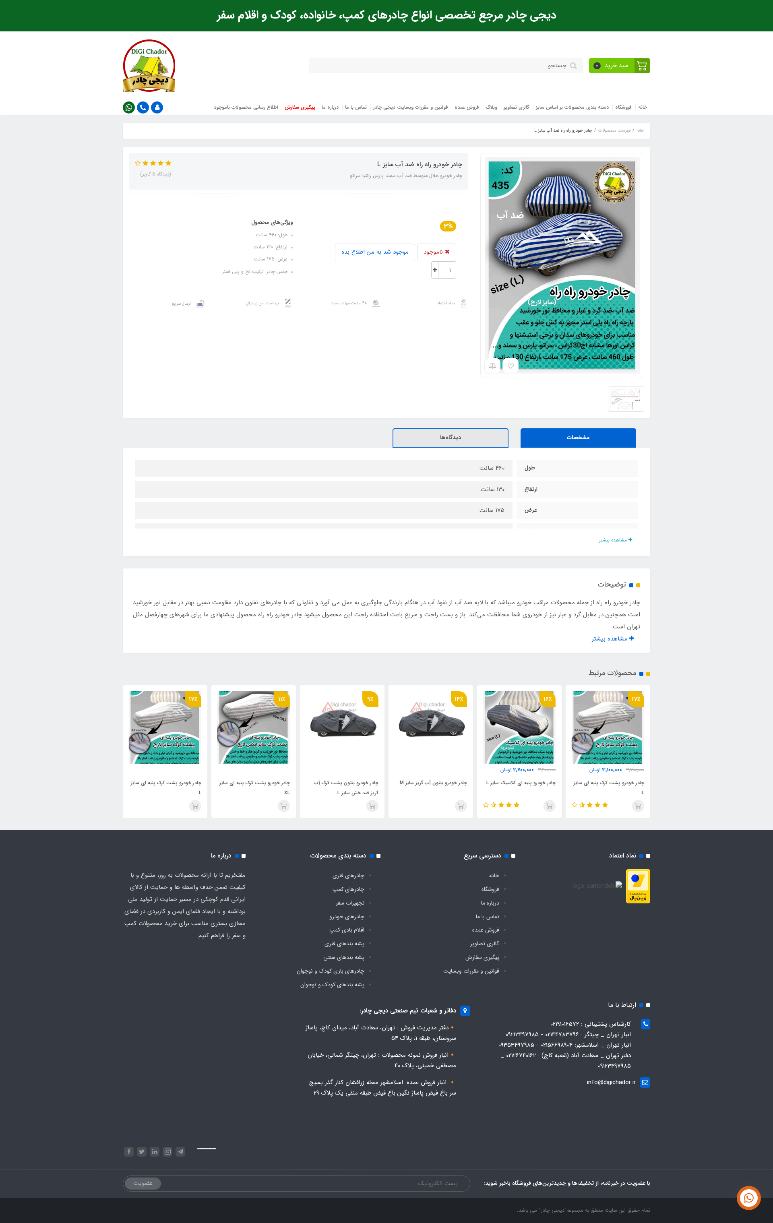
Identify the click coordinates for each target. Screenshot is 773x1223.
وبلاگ (491, 107)
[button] (620, 65)
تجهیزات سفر (350, 903)
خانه (642, 107)
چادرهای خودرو (346, 916)
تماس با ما (356, 107)
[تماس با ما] (749, 1198)
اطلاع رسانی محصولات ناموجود (246, 107)
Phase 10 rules (213, 1148)
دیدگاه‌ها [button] (450, 437)
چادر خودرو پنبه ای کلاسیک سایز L (521, 783)
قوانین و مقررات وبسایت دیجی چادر (410, 107)
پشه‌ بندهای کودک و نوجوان (332, 984)
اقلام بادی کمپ (346, 930)
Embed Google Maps (205, 1148)
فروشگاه (623, 107)
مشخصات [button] (578, 437)
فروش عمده (467, 107)
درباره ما (330, 107)
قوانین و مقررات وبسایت (471, 971)
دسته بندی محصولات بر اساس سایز (572, 107)
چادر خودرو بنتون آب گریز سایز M (433, 783)
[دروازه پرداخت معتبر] (638, 886)
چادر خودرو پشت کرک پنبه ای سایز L (609, 788)
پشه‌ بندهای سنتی (343, 957)
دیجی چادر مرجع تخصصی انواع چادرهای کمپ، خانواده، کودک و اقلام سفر (386, 15)
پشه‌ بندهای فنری (344, 943)
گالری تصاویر (516, 107)
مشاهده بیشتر (613, 540)
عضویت (143, 1183)
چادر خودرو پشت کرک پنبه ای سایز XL (254, 788)
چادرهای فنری (348, 875)
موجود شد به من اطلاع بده (375, 252)
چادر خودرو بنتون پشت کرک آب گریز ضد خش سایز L (346, 788)
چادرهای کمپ (348, 889)
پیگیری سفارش (300, 107)
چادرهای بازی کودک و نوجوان (330, 971)
